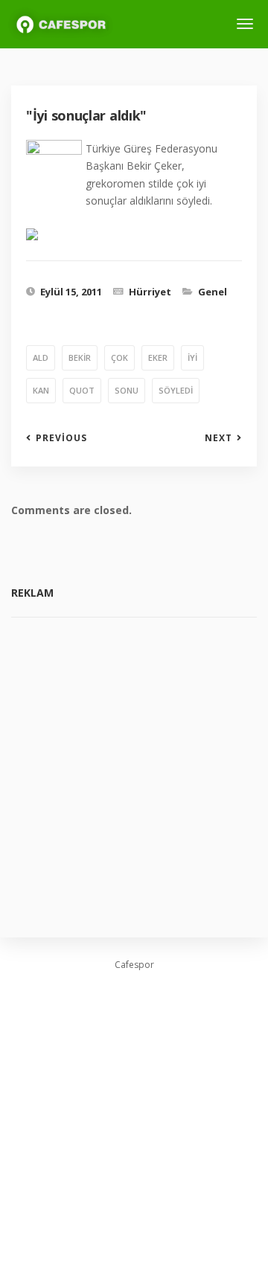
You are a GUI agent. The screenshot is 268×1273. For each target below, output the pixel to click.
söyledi (176, 390)
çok (119, 357)
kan (41, 390)
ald (40, 357)
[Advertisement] (134, 766)
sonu (126, 390)
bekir (79, 357)
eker (158, 357)
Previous (61, 438)
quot (82, 390)
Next (218, 438)
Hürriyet (150, 291)
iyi (192, 357)
